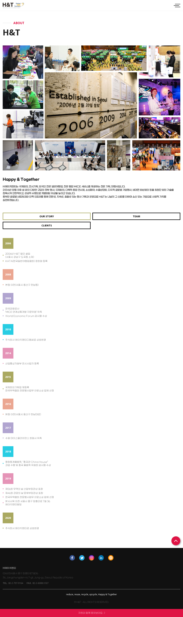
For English (110, 557)
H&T (13, 5)
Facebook (72, 557)
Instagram (91, 557)
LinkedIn (101, 557)
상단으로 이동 (175, 540)
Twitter (82, 557)
